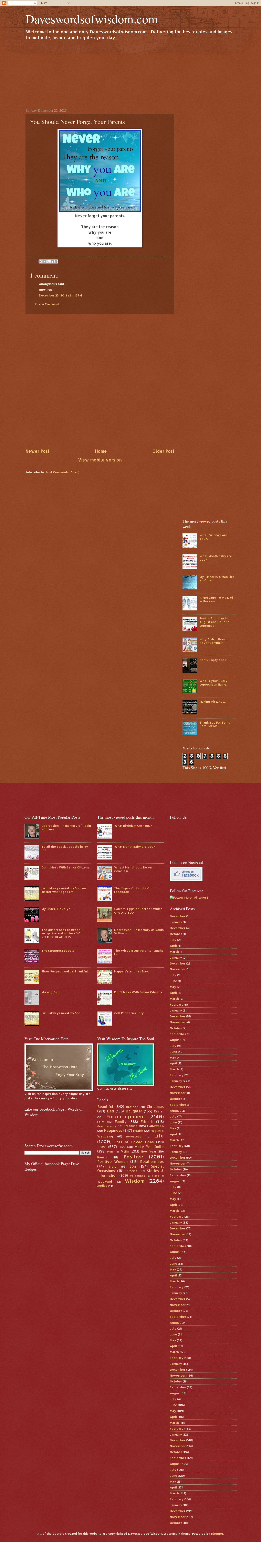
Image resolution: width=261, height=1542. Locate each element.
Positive (133, 1157)
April (173, 946)
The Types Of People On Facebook (132, 890)
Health (138, 1131)
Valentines (137, 1175)
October (176, 934)
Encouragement (125, 1116)
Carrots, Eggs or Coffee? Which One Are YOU (138, 910)
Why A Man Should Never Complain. (213, 641)
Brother (132, 1107)
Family (121, 1121)
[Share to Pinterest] (56, 261)
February (177, 1004)
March (174, 952)
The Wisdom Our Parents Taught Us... (138, 952)
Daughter (134, 1111)
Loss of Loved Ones (134, 1142)
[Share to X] (48, 261)
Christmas (155, 1106)
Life (159, 1136)
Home (101, 451)
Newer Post (37, 451)
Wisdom (135, 1181)
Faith (101, 1122)
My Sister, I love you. (57, 909)
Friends (147, 1121)
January (176, 922)
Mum (125, 1151)
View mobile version (100, 460)
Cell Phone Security (129, 1013)
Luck (122, 1147)
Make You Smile (149, 1146)
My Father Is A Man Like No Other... (217, 578)
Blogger (217, 1533)
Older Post (163, 451)
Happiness (113, 1130)
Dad (110, 1111)
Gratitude (131, 1126)
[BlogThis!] (44, 261)
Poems (102, 1157)
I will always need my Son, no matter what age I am (63, 890)
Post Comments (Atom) (62, 472)
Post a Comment (47, 304)
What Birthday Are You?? (213, 537)
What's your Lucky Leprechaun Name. (213, 682)
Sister (113, 1166)
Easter (159, 1111)
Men (110, 1151)
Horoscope (133, 1136)
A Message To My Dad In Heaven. (216, 599)
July (173, 940)
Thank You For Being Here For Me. (214, 724)
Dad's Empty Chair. (213, 660)
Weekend (104, 1181)
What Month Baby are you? (215, 558)
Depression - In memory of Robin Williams (66, 827)
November (178, 969)
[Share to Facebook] (52, 261)
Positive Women (112, 1161)
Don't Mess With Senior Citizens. (65, 867)
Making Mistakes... (212, 701)
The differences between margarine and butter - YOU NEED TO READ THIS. (62, 933)
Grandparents (106, 1126)
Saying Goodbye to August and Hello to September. (214, 621)
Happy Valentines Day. (131, 971)
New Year (148, 1151)
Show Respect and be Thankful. (64, 971)
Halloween (155, 1126)
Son (133, 1166)
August (175, 1040)
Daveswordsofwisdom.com (91, 19)
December (177, 916)
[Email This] (41, 261)
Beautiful (105, 1106)
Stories (132, 1171)
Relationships (152, 1161)
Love (101, 1146)
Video (155, 1175)
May (173, 987)
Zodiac (102, 1186)
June (173, 981)
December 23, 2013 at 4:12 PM (60, 295)
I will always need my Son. (61, 1013)
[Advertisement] (130, 74)
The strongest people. (58, 951)
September (178, 1034)
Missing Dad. (50, 992)
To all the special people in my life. (64, 848)
